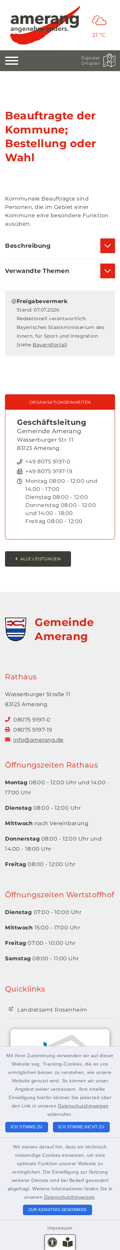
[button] (52, 1242)
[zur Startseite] (45, 25)
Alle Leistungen (40, 558)
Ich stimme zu (27, 1127)
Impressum (60, 1228)
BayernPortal (49, 345)
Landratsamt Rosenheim (52, 1010)
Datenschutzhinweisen (83, 1106)
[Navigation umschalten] (11, 61)
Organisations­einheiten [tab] (60, 402)
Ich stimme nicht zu (81, 1127)
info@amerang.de (38, 740)
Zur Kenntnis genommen (57, 1209)
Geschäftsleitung (51, 422)
